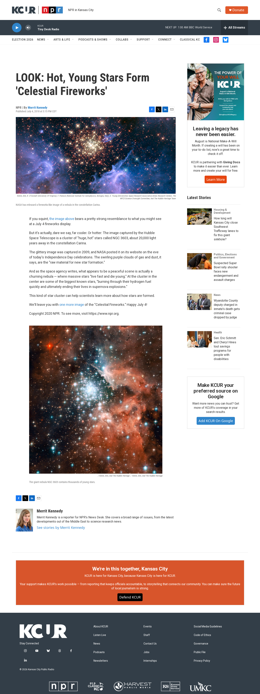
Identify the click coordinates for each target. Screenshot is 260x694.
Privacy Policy (202, 660)
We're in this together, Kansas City (130, 569)
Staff (147, 635)
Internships (150, 660)
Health (218, 332)
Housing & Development (222, 211)
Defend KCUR (130, 597)
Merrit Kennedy (37, 107)
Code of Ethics (202, 635)
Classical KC (190, 39)
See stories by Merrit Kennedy (61, 527)
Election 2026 (22, 39)
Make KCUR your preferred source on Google (216, 390)
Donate (238, 10)
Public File (200, 652)
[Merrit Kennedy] (24, 520)
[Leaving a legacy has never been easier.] (215, 92)
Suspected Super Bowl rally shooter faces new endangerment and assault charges (226, 271)
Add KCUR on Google (216, 420)
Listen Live (99, 635)
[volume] (28, 27)
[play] (17, 27)
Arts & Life (61, 39)
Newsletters (100, 660)
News (41, 39)
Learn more (216, 179)
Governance (201, 643)
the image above (61, 219)
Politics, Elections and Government (225, 256)
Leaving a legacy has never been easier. (215, 131)
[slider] (34, 27)
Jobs (146, 652)
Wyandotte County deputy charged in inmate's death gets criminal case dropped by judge (227, 309)
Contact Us (150, 643)
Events (148, 626)
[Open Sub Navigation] (48, 39)
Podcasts (99, 652)
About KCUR (100, 626)
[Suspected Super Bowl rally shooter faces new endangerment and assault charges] (199, 261)
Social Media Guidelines (208, 626)
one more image (71, 305)
